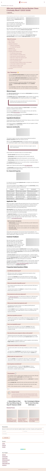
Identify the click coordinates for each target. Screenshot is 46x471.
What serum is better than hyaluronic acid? (18, 57)
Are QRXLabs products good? (16, 53)
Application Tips (12, 48)
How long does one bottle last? (16, 66)
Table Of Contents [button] (11, 39)
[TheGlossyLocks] (23, 2)
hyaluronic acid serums (13, 296)
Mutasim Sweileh (10, 12)
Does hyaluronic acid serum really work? (18, 56)
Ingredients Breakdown (13, 43)
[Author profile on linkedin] (38, 392)
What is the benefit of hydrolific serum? (17, 54)
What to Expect (12, 42)
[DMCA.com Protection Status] (23, 449)
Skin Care (11, 5)
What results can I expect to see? (16, 65)
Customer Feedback (12, 50)
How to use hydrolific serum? (15, 60)
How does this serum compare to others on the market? (21, 62)
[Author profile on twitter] (36, 392)
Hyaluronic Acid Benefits (15, 45)
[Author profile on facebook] (35, 392)
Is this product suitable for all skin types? (18, 63)
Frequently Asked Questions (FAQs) (15, 51)
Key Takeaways (12, 40)
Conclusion (11, 68)
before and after (17, 112)
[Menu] (1, 2)
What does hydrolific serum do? (16, 59)
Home (7, 5)
